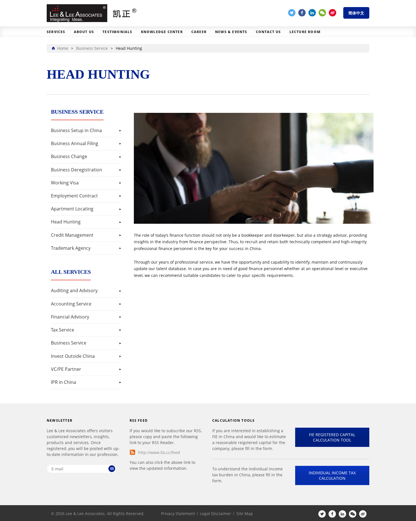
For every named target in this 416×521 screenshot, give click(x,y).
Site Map (244, 513)
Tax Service (62, 330)
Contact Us (268, 31)
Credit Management (72, 235)
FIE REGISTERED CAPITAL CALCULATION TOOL (332, 437)
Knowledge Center (162, 31)
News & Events (231, 31)
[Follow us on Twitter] (291, 12)
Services (56, 31)
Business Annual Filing (74, 143)
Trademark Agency (71, 248)
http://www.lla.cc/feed (159, 452)
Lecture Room (305, 31)
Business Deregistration (76, 170)
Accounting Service (71, 304)
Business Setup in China (76, 130)
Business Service (68, 343)
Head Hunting (66, 222)
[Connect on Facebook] (302, 12)
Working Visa (65, 183)
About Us (84, 31)
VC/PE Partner (66, 369)
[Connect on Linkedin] (312, 12)
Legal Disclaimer (215, 513)
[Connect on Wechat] (322, 12)
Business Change (69, 156)
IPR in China (63, 382)
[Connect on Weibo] (332, 12)
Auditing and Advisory (74, 290)
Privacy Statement (178, 513)
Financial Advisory (70, 317)
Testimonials (117, 31)
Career (199, 31)
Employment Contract (74, 196)
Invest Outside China (73, 356)
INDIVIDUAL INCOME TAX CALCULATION (332, 475)
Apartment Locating (72, 209)
